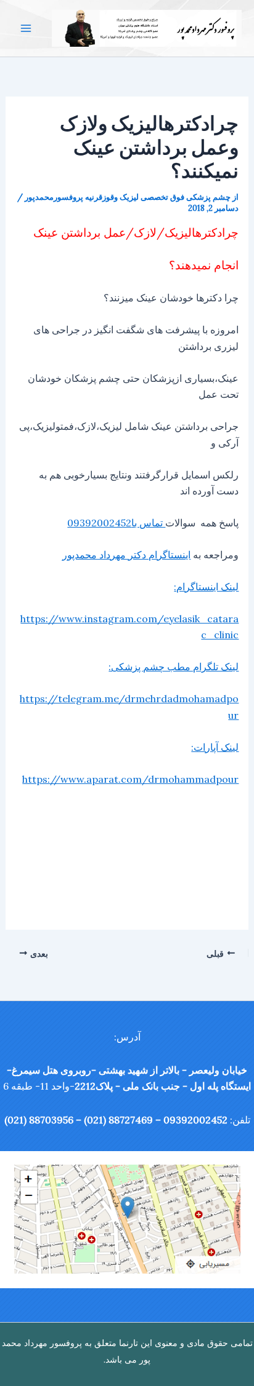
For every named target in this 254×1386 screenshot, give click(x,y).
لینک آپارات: (215, 747)
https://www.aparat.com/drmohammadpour (130, 779)
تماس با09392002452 (116, 523)
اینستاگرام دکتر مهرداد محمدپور (126, 554)
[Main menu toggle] (25, 28)
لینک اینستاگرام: (206, 586)
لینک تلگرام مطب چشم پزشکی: (174, 666)
